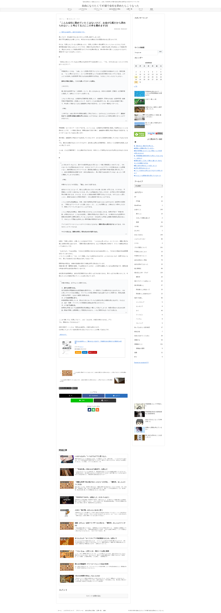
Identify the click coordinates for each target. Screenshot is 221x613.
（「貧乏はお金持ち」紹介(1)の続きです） (72, 32)
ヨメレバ (81, 346)
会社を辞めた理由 (90, 610)
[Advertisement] (93, 431)
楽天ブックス (92, 352)
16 (136, 77)
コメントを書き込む (93, 596)
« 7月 (135, 86)
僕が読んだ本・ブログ (66, 388)
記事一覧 (99, 610)
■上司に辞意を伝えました (142, 168)
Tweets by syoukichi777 (141, 362)
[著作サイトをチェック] (89, 409)
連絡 (104, 610)
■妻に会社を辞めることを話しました (145, 165)
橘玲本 (75, 388)
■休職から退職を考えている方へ (144, 148)
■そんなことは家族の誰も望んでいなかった (147, 175)
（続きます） (63, 334)
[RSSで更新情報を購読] (97, 409)
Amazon (78, 352)
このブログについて (68, 610)
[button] (105, 400)
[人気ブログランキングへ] (159, 133)
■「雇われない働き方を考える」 (144, 146)
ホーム (60, 610)
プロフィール (79, 610)
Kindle (85, 352)
